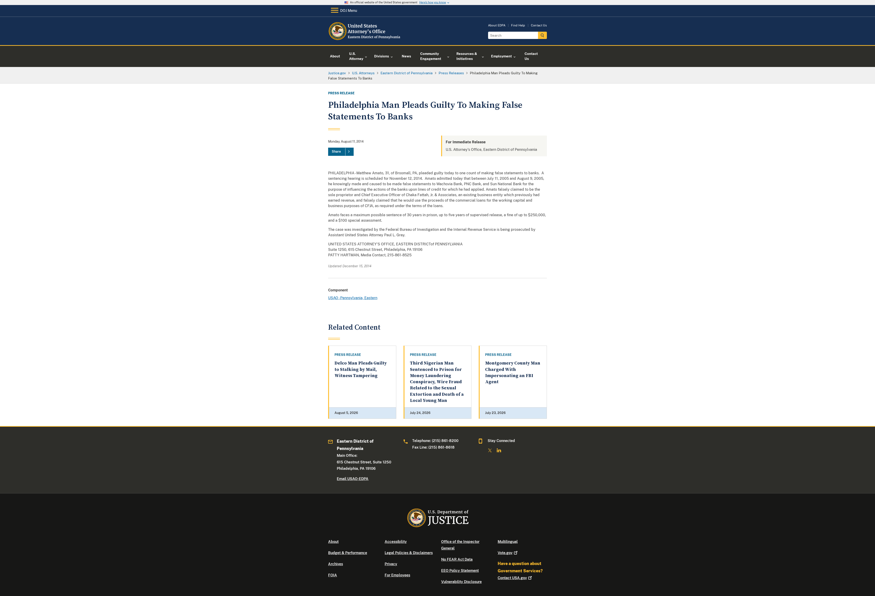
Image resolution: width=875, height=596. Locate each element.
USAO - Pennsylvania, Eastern (352, 298)
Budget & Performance (347, 553)
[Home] (365, 40)
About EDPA (496, 25)
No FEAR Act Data (457, 559)
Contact (512, 578)
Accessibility (396, 541)
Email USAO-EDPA (352, 479)
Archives (335, 564)
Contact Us (539, 25)
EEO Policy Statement (460, 570)
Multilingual (508, 541)
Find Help (518, 25)
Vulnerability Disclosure (461, 582)
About (333, 541)
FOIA (332, 575)
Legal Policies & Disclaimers (409, 553)
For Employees (397, 575)
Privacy (391, 564)
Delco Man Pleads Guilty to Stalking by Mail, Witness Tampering (361, 369)
